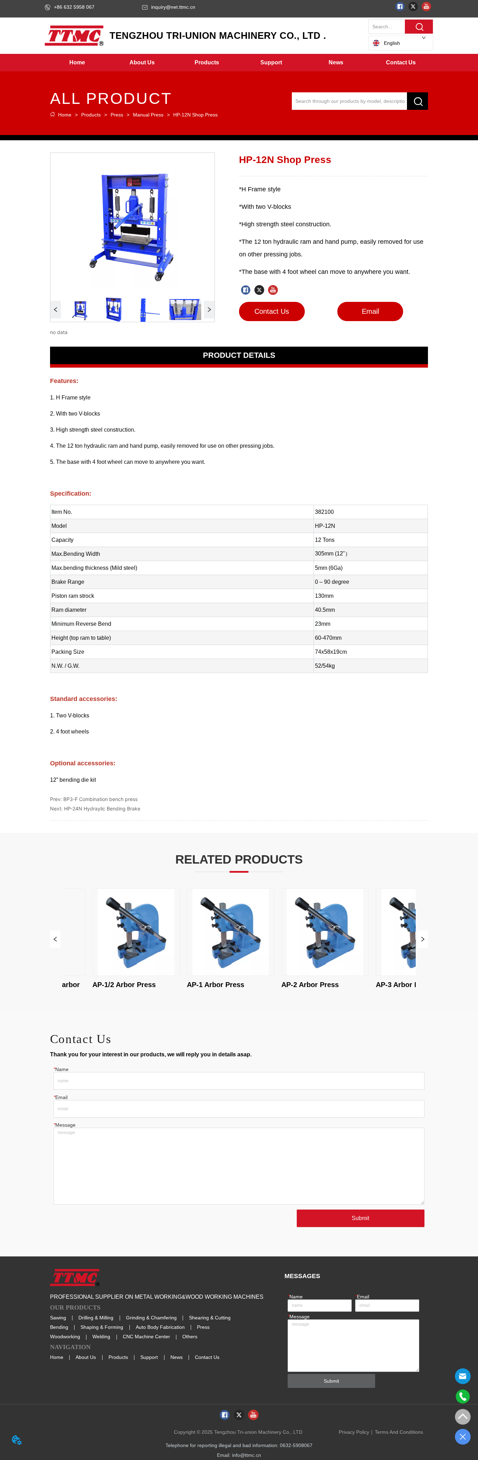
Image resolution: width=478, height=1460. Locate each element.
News (176, 1357)
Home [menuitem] (77, 62)
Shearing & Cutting (210, 1317)
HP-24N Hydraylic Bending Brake (102, 808)
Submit (360, 1218)
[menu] (239, 62)
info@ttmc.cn (246, 1455)
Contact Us (207, 1357)
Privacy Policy (354, 1432)
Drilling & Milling (95, 1317)
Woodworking (65, 1336)
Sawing (58, 1317)
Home (64, 115)
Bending (59, 1327)
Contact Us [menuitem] (401, 62)
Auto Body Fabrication (160, 1327)
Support (149, 1357)
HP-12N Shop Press (195, 115)
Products (91, 115)
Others (189, 1336)
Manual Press (148, 115)
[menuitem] (142, 62)
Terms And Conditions (399, 1432)
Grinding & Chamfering (151, 1317)
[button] (142, 62)
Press (117, 115)
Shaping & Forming (101, 1327)
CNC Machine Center (146, 1336)
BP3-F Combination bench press (100, 799)
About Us (86, 1357)
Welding (101, 1336)
